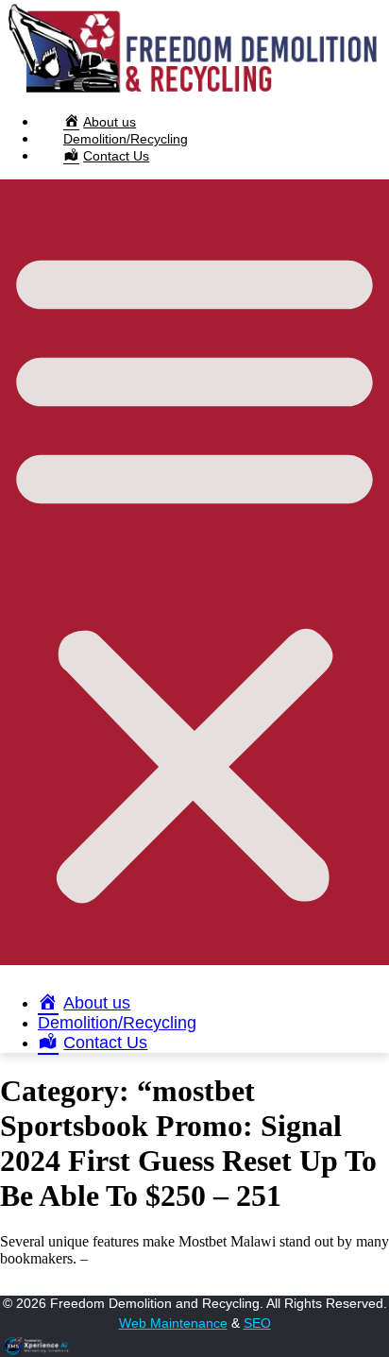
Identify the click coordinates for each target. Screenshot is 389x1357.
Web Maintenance (173, 1323)
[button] (194, 572)
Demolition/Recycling (125, 138)
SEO (257, 1323)
